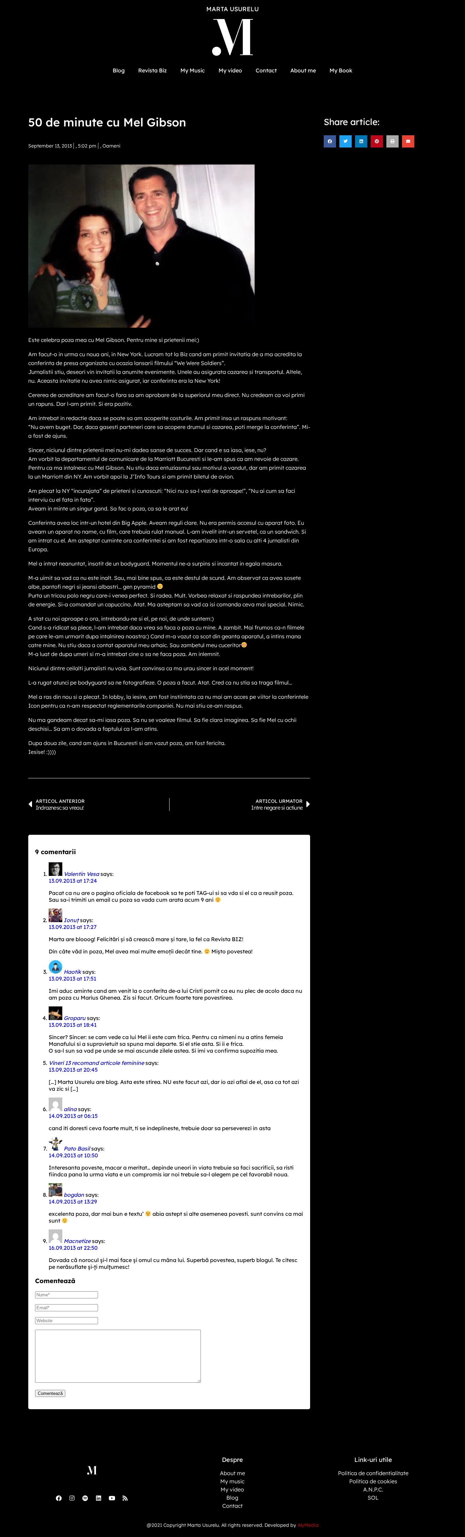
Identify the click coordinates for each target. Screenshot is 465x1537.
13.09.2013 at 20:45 (73, 1069)
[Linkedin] (98, 1498)
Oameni (111, 146)
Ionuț (71, 920)
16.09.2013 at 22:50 (73, 1247)
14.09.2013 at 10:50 (73, 1155)
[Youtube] (111, 1498)
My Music (192, 70)
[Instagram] (72, 1498)
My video (230, 70)
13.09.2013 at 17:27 (73, 926)
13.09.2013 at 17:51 (72, 978)
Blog (119, 70)
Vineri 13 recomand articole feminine (96, 1062)
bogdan (74, 1194)
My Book (341, 70)
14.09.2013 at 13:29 (73, 1201)
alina (70, 1109)
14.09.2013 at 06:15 (73, 1115)
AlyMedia (308, 1525)
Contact (266, 70)
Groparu (74, 1018)
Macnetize (77, 1241)
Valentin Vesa (81, 873)
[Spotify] (85, 1498)
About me (303, 70)
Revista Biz (152, 70)
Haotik (72, 971)
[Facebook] (58, 1498)
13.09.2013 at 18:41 (73, 1024)
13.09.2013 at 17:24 (73, 880)
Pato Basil (77, 1148)
